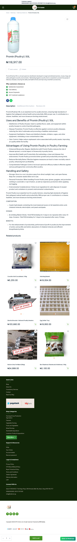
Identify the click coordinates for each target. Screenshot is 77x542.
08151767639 (19, 491)
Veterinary (13, 12)
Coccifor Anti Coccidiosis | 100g (17, 276)
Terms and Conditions (12, 472)
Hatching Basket (45, 276)
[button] (67, 19)
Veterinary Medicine (22, 12)
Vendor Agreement (11, 474)
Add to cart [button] (35, 280)
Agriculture (9, 418)
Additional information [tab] (25, 106)
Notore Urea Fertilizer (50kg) (16, 364)
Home (7, 12)
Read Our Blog (10, 394)
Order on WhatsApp (68, 538)
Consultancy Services (12, 389)
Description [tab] (10, 106)
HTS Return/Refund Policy (13, 467)
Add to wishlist (14, 69)
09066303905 (10, 491)
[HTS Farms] (38, 7)
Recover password (11, 455)
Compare (24, 69)
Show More (11, 437)
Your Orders (9, 450)
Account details (10, 452)
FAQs (7, 447)
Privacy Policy (10, 464)
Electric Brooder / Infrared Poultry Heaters (20, 320)
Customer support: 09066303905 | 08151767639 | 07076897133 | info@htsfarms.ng (38, 2)
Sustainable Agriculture (12, 430)
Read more (35, 324)
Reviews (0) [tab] (40, 106)
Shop (7, 384)
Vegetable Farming (11, 423)
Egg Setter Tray (44, 320)
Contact (8, 392)
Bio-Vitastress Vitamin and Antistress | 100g (53, 364)
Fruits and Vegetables (12, 425)
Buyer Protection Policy (12, 469)
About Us (8, 387)
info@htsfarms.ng (11, 494)
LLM (7, 479)
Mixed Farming (10, 428)
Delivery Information (11, 477)
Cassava (8, 420)
